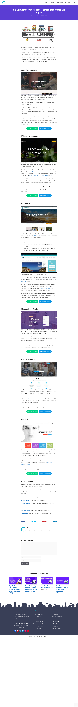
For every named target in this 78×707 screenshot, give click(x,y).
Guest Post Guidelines (56, 628)
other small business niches (34, 489)
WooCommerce (50, 462)
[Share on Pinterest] (44, 521)
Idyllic (22, 517)
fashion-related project (43, 451)
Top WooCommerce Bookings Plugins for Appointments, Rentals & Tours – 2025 (62, 589)
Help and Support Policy (56, 616)
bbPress (22, 464)
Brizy (51, 175)
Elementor (40, 107)
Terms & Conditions (56, 619)
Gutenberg (34, 171)
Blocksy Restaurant (26, 503)
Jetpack (28, 464)
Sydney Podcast (25, 500)
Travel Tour (24, 507)
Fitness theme (39, 619)
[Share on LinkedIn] (55, 521)
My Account (68, 2)
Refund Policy (56, 623)
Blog (74, 2)
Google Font (23, 281)
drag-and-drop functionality (46, 288)
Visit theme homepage (32, 128)
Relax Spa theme (39, 614)
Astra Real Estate (26, 510)
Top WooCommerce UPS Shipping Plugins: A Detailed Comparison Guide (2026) (14, 589)
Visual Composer (44, 175)
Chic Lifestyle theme (39, 626)
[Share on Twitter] (34, 521)
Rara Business (24, 513)
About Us (56, 614)
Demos (52, 2)
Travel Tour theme (39, 621)
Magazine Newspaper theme (39, 623)
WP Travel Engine (37, 235)
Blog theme (39, 628)
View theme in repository (45, 128)
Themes (46, 2)
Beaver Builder (37, 175)
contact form (28, 398)
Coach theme (39, 616)
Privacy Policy (56, 621)
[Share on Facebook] (23, 521)
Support (59, 2)
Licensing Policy (56, 626)
